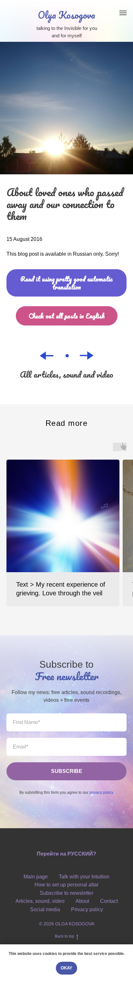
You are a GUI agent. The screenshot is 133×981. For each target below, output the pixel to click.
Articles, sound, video (40, 901)
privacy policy (101, 792)
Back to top (64, 936)
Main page (36, 876)
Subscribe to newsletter (66, 893)
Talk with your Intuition (84, 876)
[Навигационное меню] (123, 13)
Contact (109, 901)
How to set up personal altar (66, 884)
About (82, 901)
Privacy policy (87, 909)
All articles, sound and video (66, 374)
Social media (45, 909)
